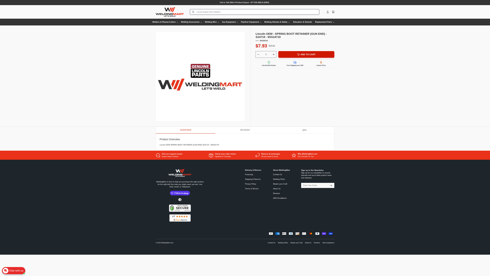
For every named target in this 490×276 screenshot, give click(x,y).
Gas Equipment (229, 22)
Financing (249, 175)
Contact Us (277, 175)
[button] (333, 12)
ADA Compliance (280, 198)
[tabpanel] (245, 142)
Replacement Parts (323, 22)
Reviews (276, 193)
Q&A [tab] (304, 130)
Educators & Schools (302, 22)
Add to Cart (308, 54)
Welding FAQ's (279, 179)
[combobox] (254, 12)
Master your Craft (280, 184)
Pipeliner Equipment (250, 22)
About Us (276, 189)
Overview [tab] (185, 130)
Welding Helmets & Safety (275, 22)
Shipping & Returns (253, 179)
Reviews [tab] (245, 130)
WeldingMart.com (167, 243)
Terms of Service (252, 189)
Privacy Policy (250, 184)
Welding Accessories (190, 22)
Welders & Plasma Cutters (164, 22)
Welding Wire (211, 22)
